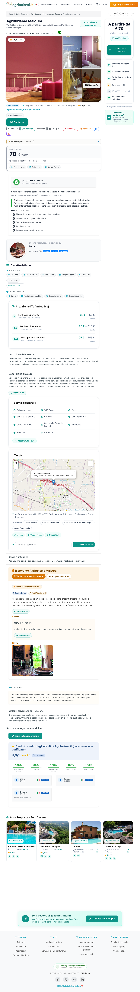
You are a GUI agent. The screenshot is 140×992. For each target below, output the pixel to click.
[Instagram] (8, 134)
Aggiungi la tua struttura (124, 4)
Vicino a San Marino (50, 522)
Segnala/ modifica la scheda (120, 107)
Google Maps (36, 535)
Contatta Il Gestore (121, 50)
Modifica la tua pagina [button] (103, 918)
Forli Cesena (36, 14)
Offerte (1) (71, 129)
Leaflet (69, 510)
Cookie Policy (119, 951)
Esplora (77, 4)
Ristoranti (65, 4)
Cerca (89, 4)
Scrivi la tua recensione (91, 23)
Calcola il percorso (84, 544)
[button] (53, 482)
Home (11, 14)
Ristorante (87, 129)
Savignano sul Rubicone (52, 14)
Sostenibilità (53, 946)
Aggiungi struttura (54, 942)
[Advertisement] (70, 888)
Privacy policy (119, 946)
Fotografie (56, 129)
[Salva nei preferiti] (96, 40)
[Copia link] (127, 13)
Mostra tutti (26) (26, 441)
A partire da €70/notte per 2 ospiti (23, 109)
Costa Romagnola (22, 528)
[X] (123, 13)
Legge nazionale (86, 954)
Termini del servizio (119, 942)
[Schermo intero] (90, 463)
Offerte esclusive (49, 4)
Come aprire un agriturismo (54, 951)
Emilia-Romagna (22, 14)
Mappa (42, 129)
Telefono (14, 129)
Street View (54, 535)
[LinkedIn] (82, 979)
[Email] (110, 13)
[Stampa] (132, 13)
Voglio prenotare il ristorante (29, 576)
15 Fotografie (92, 85)
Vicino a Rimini (31, 522)
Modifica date (120, 38)
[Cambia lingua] (36, 4)
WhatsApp (28, 129)
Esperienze (21, 946)
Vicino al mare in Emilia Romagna (78, 522)
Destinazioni (20, 951)
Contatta (19, 122)
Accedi (102, 4)
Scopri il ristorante (60, 576)
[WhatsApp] (115, 13)
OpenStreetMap (80, 510)
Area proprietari (86, 942)
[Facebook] (119, 13)
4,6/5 (85, 105)
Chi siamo (85, 973)
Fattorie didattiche (21, 955)
